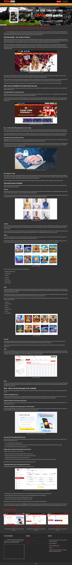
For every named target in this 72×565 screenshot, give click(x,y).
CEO (28, 544)
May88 (14, 4)
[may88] (10, 1)
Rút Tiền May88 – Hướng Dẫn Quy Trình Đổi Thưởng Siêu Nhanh (36, 526)
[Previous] (3, 523)
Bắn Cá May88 (55, 4)
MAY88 (5, 539)
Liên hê (28, 542)
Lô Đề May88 (40, 4)
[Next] (68, 523)
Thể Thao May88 (32, 4)
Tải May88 (26, 4)
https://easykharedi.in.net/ (57, 547)
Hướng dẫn (19, 4)
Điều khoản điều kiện (31, 540)
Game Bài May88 (47, 4)
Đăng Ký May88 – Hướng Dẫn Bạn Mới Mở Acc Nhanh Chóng (14, 526)
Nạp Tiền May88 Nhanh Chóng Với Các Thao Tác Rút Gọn (58, 526)
